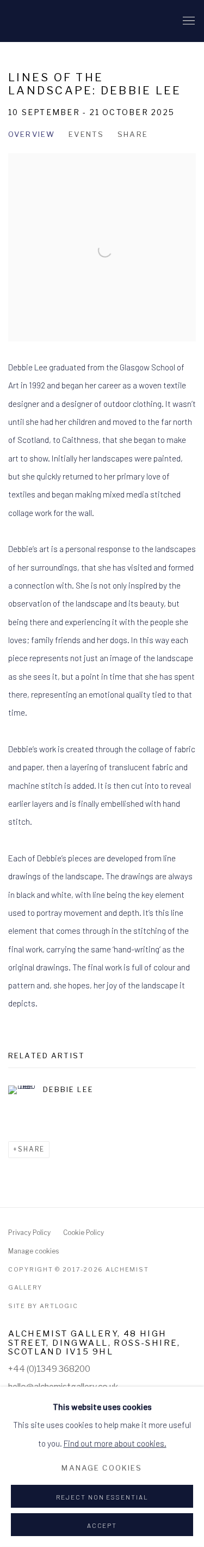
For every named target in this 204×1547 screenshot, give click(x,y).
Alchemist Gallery (62, 21)
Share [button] (133, 134)
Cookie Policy (83, 1233)
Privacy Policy (29, 1233)
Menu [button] (188, 21)
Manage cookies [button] (33, 1251)
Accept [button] (102, 1525)
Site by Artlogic (43, 1306)
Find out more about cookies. (115, 1442)
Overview (31, 134)
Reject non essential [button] (102, 1497)
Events (86, 134)
